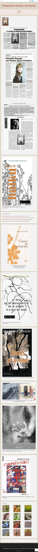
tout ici (33, 377)
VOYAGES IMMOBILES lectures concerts (27, 548)
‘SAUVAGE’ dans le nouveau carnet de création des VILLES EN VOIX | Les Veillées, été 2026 (15, 219)
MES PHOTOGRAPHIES (14, 548)
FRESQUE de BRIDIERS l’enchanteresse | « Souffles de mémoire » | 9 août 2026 (13, 216)
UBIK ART (25, 400)
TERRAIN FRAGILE (5, 548)
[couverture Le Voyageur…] (5, 21)
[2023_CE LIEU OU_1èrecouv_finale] (17, 298)
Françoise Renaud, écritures (19, 5)
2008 (21, 13)
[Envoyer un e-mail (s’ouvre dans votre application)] (33, 1)
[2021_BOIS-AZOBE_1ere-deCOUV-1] (17, 353)
